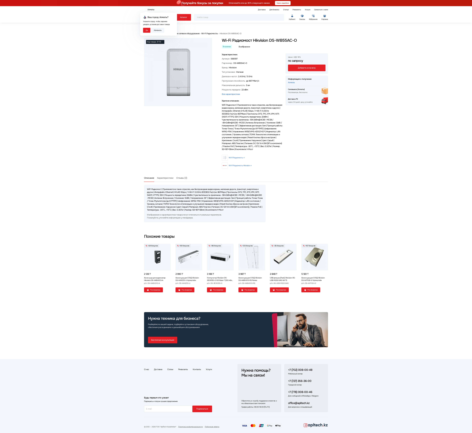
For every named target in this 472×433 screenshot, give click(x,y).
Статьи (286, 9)
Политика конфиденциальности (190, 427)
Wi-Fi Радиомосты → (236, 158)
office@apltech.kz (299, 403)
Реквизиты (297, 9)
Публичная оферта (212, 427)
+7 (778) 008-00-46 (300, 392)
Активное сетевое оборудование (185, 33)
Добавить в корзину (307, 68)
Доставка (262, 9)
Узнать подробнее (283, 3)
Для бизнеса (274, 9)
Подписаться (202, 409)
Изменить (158, 30)
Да (147, 30)
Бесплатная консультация (162, 340)
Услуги (307, 9)
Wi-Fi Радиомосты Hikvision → (240, 165)
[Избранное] (167, 246)
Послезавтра (155, 290)
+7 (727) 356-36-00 (299, 381)
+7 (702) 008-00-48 (300, 370)
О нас (146, 369)
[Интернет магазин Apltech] (315, 425)
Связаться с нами (321, 9)
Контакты (197, 369)
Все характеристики (231, 94)
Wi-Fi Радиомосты (209, 33)
